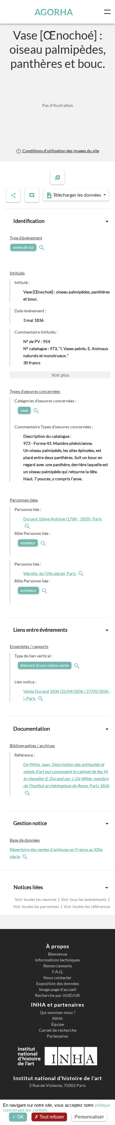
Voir (60, 375)
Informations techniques (57, 960)
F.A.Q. (57, 971)
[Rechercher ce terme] (42, 247)
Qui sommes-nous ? (57, 1012)
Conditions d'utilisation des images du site (60, 150)
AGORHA (53, 11)
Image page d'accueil (57, 989)
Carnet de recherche (57, 1030)
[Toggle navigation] (109, 12)
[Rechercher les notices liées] (28, 525)
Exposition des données (57, 983)
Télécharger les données (77, 194)
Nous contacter (57, 977)
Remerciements (57, 965)
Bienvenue (57, 954)
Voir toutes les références (86, 906)
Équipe (57, 1024)
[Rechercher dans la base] (25, 856)
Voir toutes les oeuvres (36, 899)
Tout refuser (51, 1116)
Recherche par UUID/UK (57, 995)
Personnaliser (89, 1116)
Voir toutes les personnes (36, 906)
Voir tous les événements (83, 899)
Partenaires (57, 1036)
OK (20, 1116)
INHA (57, 1018)
